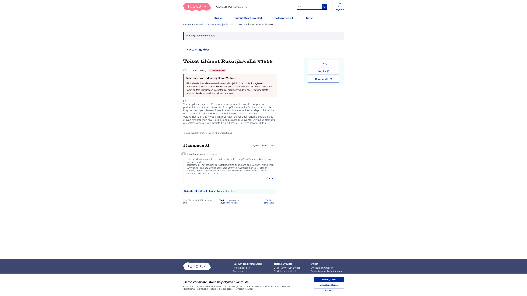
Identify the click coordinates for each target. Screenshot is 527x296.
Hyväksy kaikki (329, 279)
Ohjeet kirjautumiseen (322, 268)
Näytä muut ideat (198, 49)
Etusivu (187, 24)
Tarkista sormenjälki (269, 201)
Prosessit (198, 24)
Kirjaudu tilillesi (192, 191)
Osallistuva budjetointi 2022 (220, 24)
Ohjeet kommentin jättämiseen (326, 271)
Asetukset (329, 290)
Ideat (240, 24)
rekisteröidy (210, 191)
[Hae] (324, 6)
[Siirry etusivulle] (205, 266)
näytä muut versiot (228, 203)
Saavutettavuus (240, 271)
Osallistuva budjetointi (285, 271)
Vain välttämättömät (329, 285)
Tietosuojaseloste (241, 268)
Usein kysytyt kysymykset (287, 268)
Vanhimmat (267, 145)
